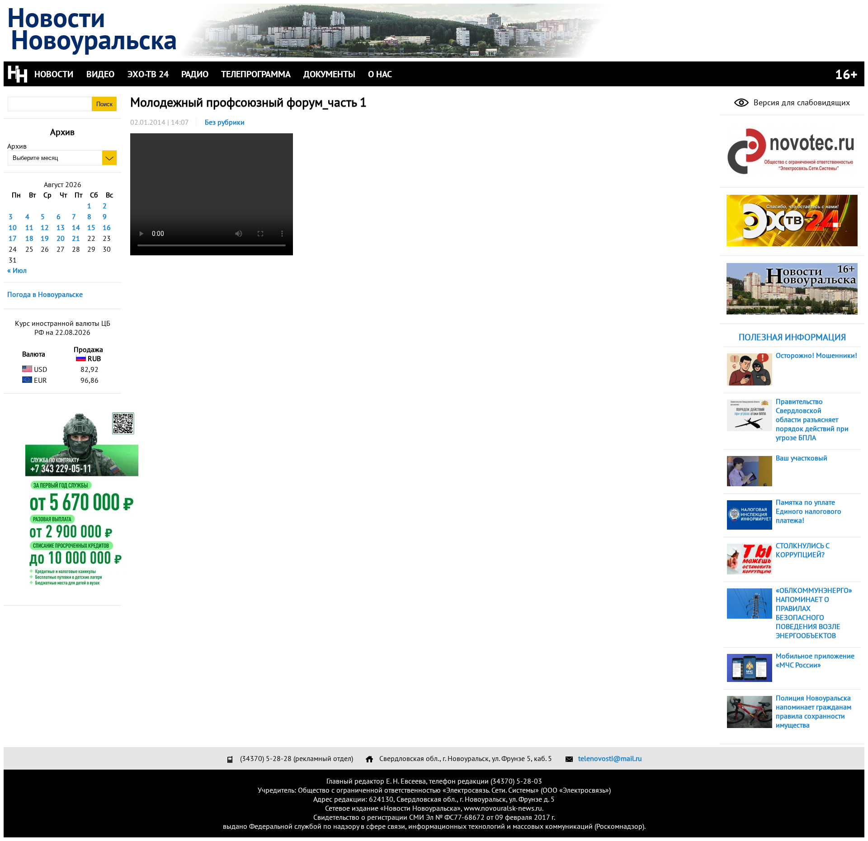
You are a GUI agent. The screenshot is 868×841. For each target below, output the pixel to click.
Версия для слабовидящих (800, 102)
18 (29, 238)
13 (61, 227)
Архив (17, 145)
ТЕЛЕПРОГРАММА (256, 74)
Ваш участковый (801, 457)
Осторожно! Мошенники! (816, 355)
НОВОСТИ (53, 74)
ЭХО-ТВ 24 (148, 74)
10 (13, 227)
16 (107, 227)
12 (45, 227)
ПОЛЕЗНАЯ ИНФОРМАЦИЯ (792, 337)
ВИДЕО (100, 74)
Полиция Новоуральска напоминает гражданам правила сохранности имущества (813, 711)
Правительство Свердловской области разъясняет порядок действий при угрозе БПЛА (812, 419)
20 (61, 238)
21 (76, 238)
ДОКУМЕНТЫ (329, 74)
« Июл (17, 270)
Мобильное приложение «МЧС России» (815, 660)
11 (29, 227)
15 (91, 227)
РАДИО (194, 74)
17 (13, 238)
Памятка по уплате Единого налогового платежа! (808, 511)
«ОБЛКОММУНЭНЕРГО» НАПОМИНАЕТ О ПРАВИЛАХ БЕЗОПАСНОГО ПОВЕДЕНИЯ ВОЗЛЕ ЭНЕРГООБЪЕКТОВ (814, 613)
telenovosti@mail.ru (610, 758)
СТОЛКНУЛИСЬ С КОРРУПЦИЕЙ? (802, 550)
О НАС (380, 74)
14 (76, 227)
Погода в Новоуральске (45, 294)
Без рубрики (225, 122)
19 (45, 238)
